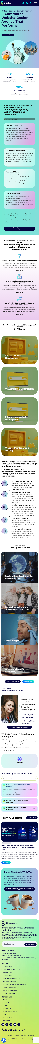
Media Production (9, 987)
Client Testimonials (10, 1012)
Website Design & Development (14, 984)
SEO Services (7, 966)
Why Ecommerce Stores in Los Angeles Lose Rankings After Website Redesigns (18, 846)
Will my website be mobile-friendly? (16, 808)
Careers (5, 1006)
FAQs (5, 1015)
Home (5, 1000)
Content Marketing (10, 990)
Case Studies (7, 1018)
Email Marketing (9, 993)
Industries (6, 1021)
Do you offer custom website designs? (17, 801)
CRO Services (7, 972)
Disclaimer (31, 1035)
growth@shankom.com (13, 955)
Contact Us (7, 1009)
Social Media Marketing (11, 978)
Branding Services (9, 981)
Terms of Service (20, 1035)
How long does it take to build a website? (18, 785)
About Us (6, 1003)
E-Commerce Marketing (11, 969)
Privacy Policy (8, 1035)
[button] (19, 706)
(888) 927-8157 (11, 953)
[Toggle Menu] (35, 3)
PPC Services (7, 975)
